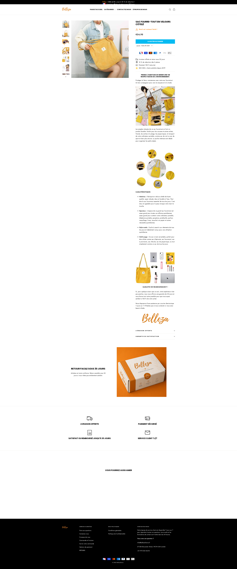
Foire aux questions (85, 530)
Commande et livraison (86, 540)
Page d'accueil (96, 9)
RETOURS (82, 550)
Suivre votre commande (86, 544)
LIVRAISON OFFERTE (144, 330)
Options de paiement (85, 547)
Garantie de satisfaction (147, 336)
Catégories (109, 9)
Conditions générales (114, 530)
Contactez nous (124, 9)
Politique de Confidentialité (116, 534)
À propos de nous (140, 9)
